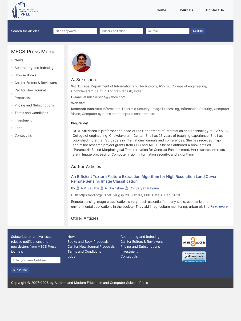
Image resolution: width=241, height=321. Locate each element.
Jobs (18, 128)
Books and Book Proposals (88, 241)
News (19, 60)
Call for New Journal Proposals (91, 246)
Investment (23, 120)
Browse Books (25, 75)
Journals (187, 10)
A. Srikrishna (114, 188)
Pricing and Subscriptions (34, 105)
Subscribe (20, 270)
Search (198, 30)
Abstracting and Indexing (34, 68)
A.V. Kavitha (90, 188)
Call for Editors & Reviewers (36, 83)
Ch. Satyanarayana (144, 188)
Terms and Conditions (31, 113)
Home (162, 10)
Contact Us (215, 10)
